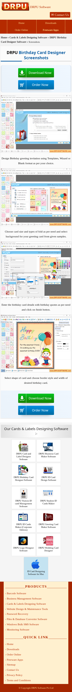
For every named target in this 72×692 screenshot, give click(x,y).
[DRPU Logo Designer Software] (23, 534)
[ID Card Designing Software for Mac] (36, 557)
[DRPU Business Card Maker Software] (48, 439)
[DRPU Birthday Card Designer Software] (23, 463)
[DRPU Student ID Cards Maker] (48, 486)
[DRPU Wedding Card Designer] (48, 534)
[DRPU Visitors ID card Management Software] (23, 486)
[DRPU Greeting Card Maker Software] (48, 510)
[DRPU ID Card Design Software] (48, 463)
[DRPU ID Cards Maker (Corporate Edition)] (23, 510)
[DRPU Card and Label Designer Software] (23, 439)
